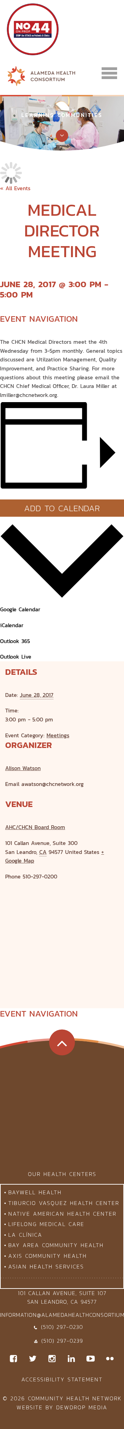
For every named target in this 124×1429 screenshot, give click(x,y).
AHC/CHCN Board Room (35, 827)
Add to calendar (62, 508)
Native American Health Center (62, 1213)
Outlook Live (15, 656)
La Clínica (25, 1235)
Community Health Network (75, 1398)
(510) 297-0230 (62, 1327)
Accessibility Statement (62, 1379)
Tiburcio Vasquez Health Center (63, 1203)
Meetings (57, 735)
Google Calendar (20, 609)
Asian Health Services (46, 1266)
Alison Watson (23, 768)
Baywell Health (35, 1192)
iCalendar (11, 625)
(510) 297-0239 (62, 1340)
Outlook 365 (15, 641)
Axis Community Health (47, 1256)
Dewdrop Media (81, 1407)
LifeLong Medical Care (46, 1224)
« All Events (15, 188)
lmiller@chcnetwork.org (28, 395)
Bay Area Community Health (56, 1245)
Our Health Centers (62, 1174)
